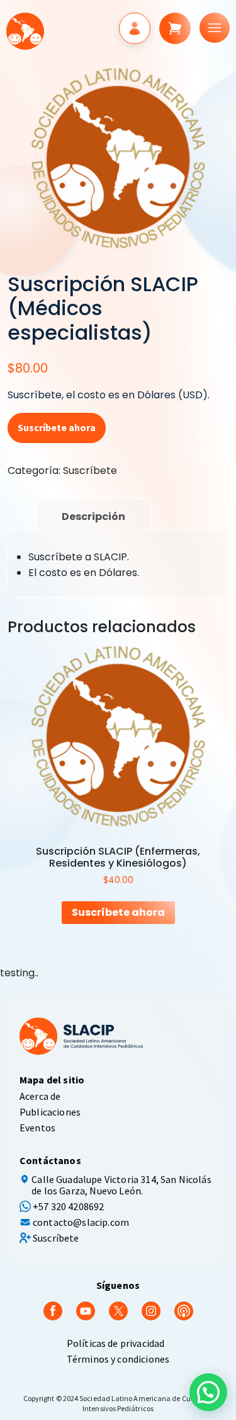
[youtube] (85, 1309)
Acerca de (40, 1096)
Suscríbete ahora (57, 427)
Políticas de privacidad (116, 1343)
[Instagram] (151, 1309)
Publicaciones (50, 1111)
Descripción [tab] (93, 516)
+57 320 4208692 (68, 1206)
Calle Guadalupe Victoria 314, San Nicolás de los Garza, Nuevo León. (121, 1185)
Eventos (37, 1127)
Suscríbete (90, 470)
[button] (208, 1392)
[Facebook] (52, 1309)
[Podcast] (183, 1309)
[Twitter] (118, 1309)
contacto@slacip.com (81, 1222)
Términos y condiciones (118, 1359)
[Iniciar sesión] (134, 28)
